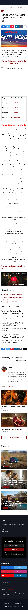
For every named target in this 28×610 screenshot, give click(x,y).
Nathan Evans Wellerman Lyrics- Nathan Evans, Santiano (21, 358)
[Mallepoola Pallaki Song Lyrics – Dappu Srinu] (14, 397)
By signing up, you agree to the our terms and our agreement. (14, 553)
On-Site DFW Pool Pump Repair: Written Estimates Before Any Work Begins (12, 503)
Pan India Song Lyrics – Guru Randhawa (13, 429)
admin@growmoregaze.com (13, 589)
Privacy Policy (14, 554)
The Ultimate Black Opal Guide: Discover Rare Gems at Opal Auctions (13, 462)
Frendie (7, 20)
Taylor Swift (14, 103)
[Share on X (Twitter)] (8, 26)
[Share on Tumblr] (21, 26)
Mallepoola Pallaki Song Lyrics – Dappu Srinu (13, 407)
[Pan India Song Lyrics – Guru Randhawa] (14, 420)
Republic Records (16, 117)
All (3, 11)
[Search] (26, 2)
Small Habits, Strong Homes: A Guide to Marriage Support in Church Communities (13, 482)
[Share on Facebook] (3, 26)
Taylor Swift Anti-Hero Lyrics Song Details (14, 62)
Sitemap (22, 606)
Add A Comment (14, 437)
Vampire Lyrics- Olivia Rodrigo (7, 357)
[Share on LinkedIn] (17, 26)
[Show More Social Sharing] (25, 26)
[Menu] (2, 2)
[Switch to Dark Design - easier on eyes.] (23, 2)
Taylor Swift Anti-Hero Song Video (13, 267)
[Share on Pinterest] (12, 26)
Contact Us (16, 606)
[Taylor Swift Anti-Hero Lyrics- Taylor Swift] (14, 38)
